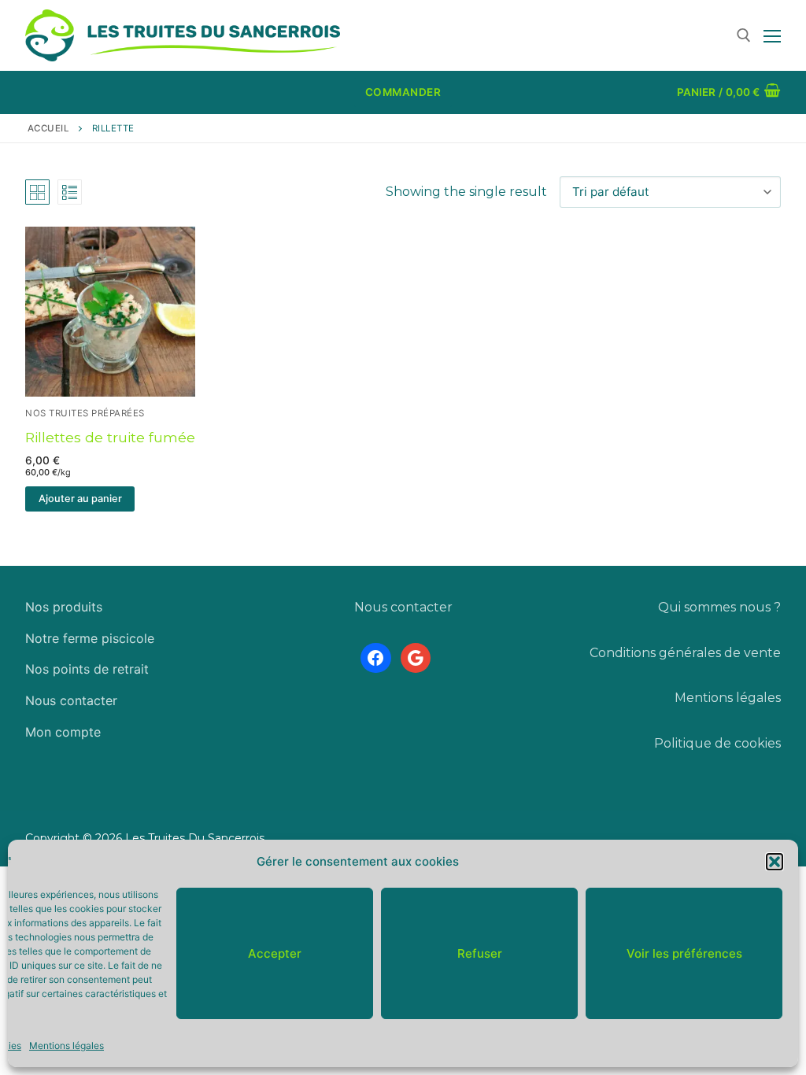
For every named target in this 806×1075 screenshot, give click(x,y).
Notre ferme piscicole (89, 638)
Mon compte (63, 732)
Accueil (49, 128)
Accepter (274, 953)
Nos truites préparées (85, 413)
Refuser (479, 953)
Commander (403, 92)
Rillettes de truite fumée (110, 437)
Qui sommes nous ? (719, 607)
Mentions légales (66, 1045)
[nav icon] (772, 35)
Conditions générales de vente (685, 652)
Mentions (705, 697)
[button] (774, 862)
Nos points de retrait (87, 669)
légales (758, 697)
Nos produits (63, 607)
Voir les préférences (684, 953)
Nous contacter (71, 700)
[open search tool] (744, 35)
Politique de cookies (717, 743)
